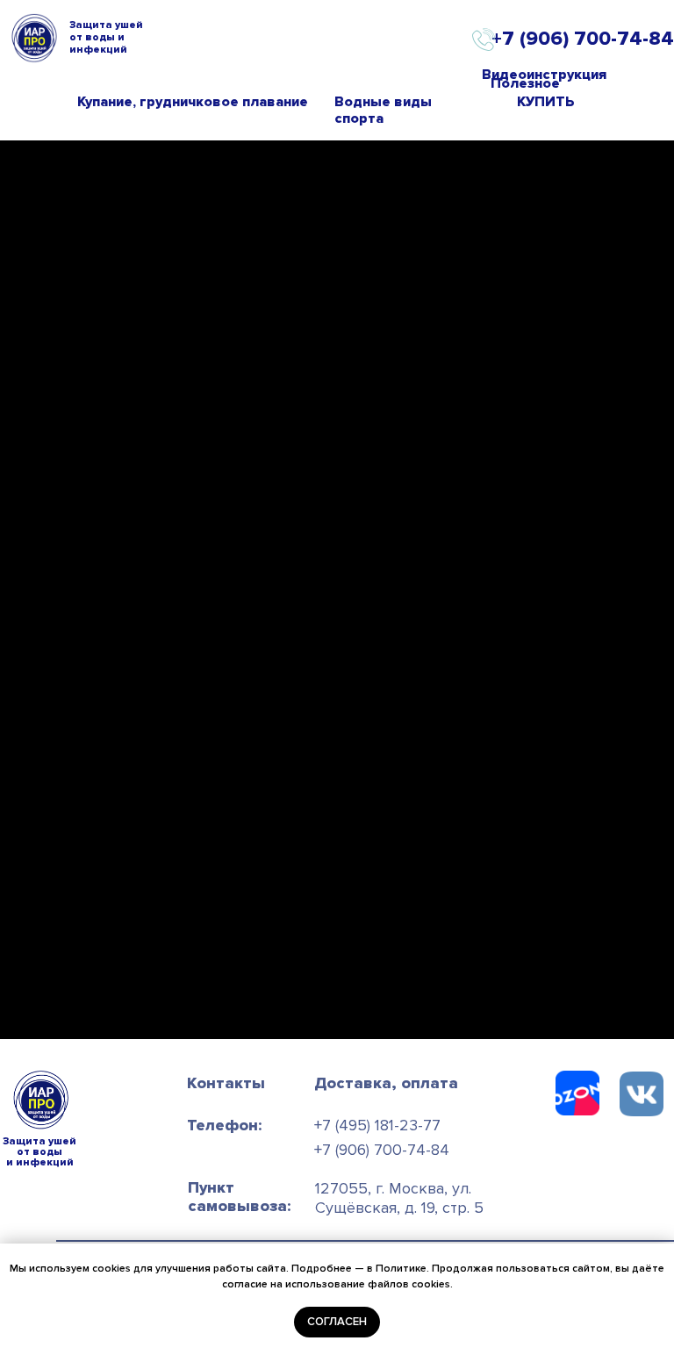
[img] (641, 1094)
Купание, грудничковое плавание (192, 102)
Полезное (525, 83)
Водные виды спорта (383, 110)
